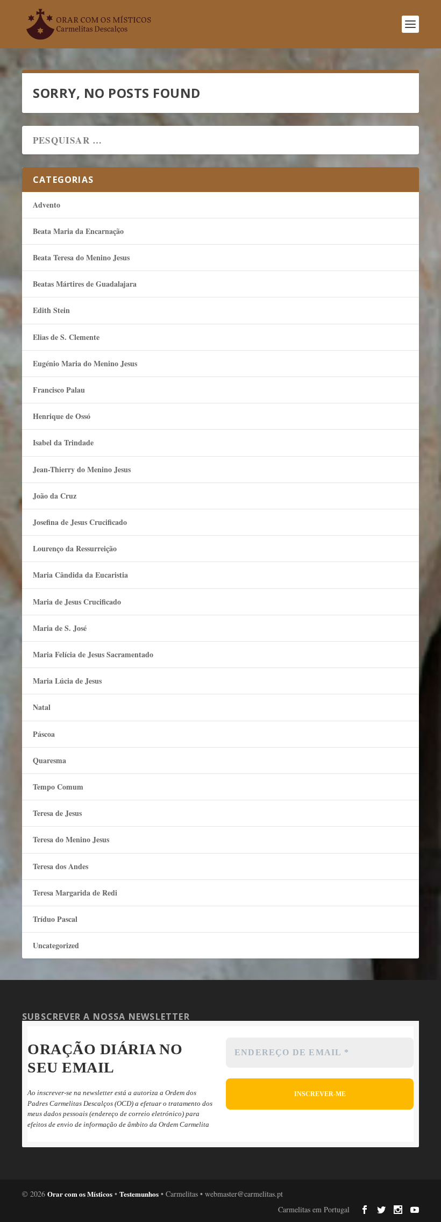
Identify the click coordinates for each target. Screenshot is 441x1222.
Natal (42, 707)
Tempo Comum (58, 786)
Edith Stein (51, 310)
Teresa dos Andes (60, 866)
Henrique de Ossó (61, 416)
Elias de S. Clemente (66, 337)
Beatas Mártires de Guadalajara (85, 283)
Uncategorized (56, 945)
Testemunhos (139, 1194)
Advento (46, 204)
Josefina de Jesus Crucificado (80, 522)
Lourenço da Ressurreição (75, 548)
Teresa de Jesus (57, 813)
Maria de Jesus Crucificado (77, 601)
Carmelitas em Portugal (314, 1209)
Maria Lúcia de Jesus (67, 680)
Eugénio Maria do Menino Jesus (85, 363)
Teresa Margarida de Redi (75, 892)
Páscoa (44, 734)
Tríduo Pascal (55, 919)
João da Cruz (54, 495)
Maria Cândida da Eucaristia (80, 574)
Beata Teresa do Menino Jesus (81, 257)
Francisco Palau (59, 389)
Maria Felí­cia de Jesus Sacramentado (93, 654)
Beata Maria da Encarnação (78, 231)
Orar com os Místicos (79, 1194)
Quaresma (49, 760)
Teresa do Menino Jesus (71, 839)
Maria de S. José (60, 628)
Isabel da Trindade (63, 442)
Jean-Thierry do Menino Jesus (82, 469)
